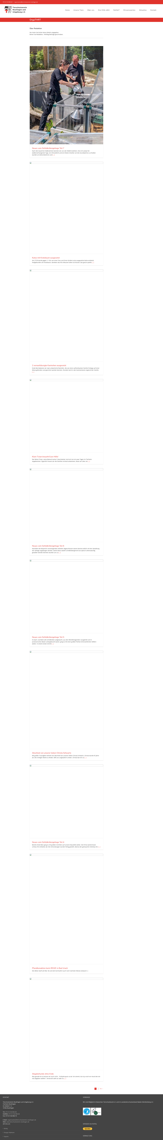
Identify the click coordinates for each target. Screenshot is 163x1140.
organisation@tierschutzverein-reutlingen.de (26, 2)
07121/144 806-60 (7, 2)
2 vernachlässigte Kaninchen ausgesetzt (49, 365)
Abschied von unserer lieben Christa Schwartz (51, 753)
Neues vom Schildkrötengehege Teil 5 (48, 637)
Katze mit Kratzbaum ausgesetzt (46, 258)
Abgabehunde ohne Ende (43, 1074)
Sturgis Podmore (9, 1132)
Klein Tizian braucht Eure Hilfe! (45, 456)
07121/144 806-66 (14, 1114)
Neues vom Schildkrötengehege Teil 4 (48, 842)
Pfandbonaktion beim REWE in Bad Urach (50, 968)
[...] (54, 155)
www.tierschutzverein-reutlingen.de (17, 1122)
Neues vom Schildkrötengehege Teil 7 (48, 148)
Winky (6, 1128)
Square (6, 1136)
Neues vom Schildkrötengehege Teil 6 (48, 546)
